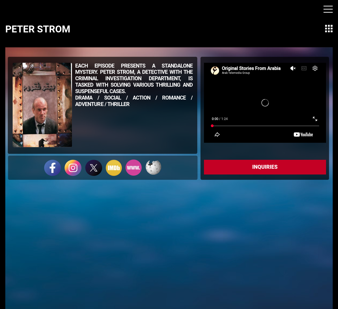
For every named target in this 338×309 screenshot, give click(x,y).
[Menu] (328, 9)
